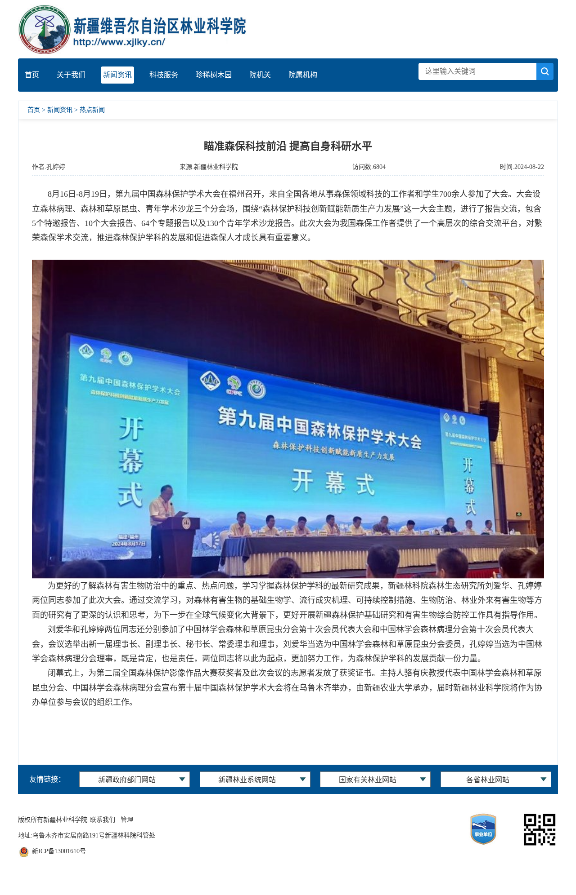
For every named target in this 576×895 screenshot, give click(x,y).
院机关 (260, 75)
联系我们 (102, 819)
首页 (32, 75)
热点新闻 (92, 109)
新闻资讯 (117, 75)
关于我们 (71, 75)
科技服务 (163, 75)
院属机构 (302, 75)
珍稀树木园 (214, 75)
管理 (127, 819)
